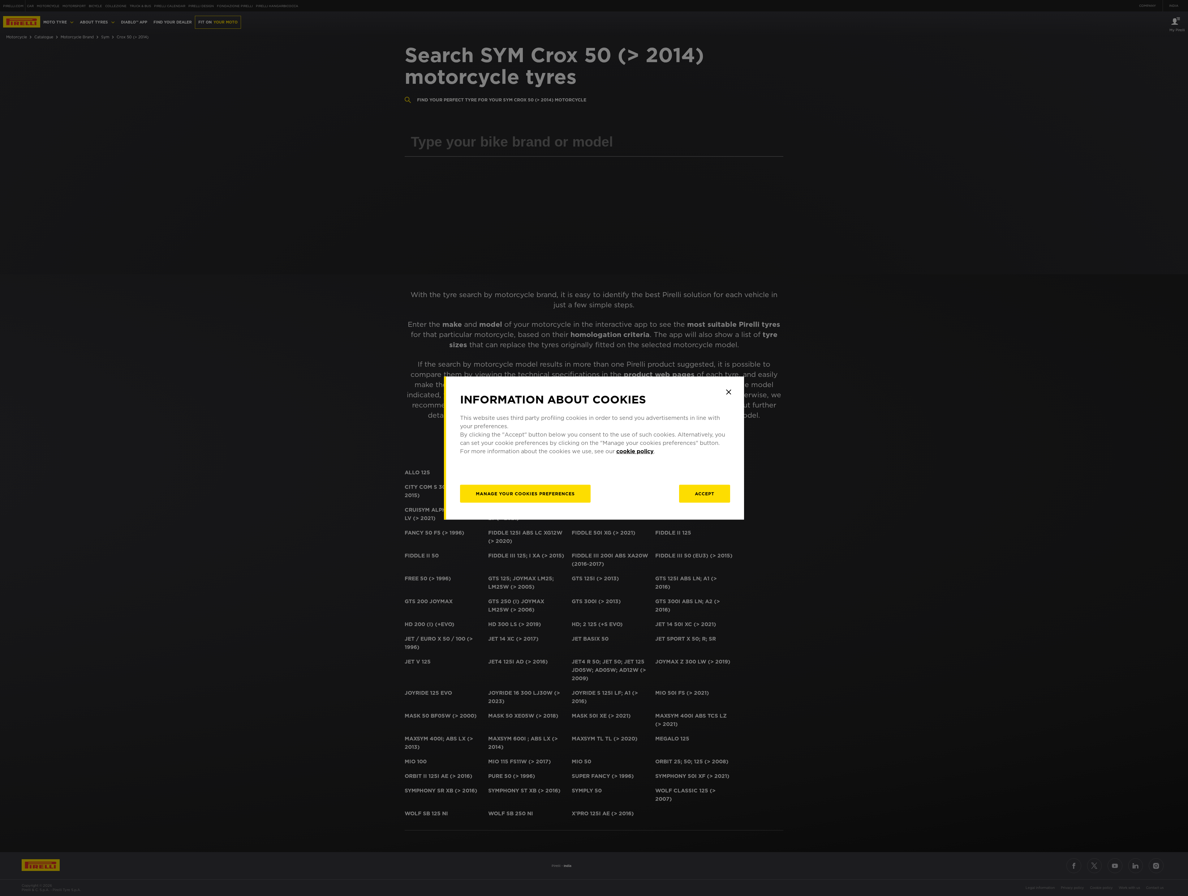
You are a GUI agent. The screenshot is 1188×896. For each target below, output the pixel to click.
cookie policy (635, 451)
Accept (704, 493)
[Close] (728, 392)
